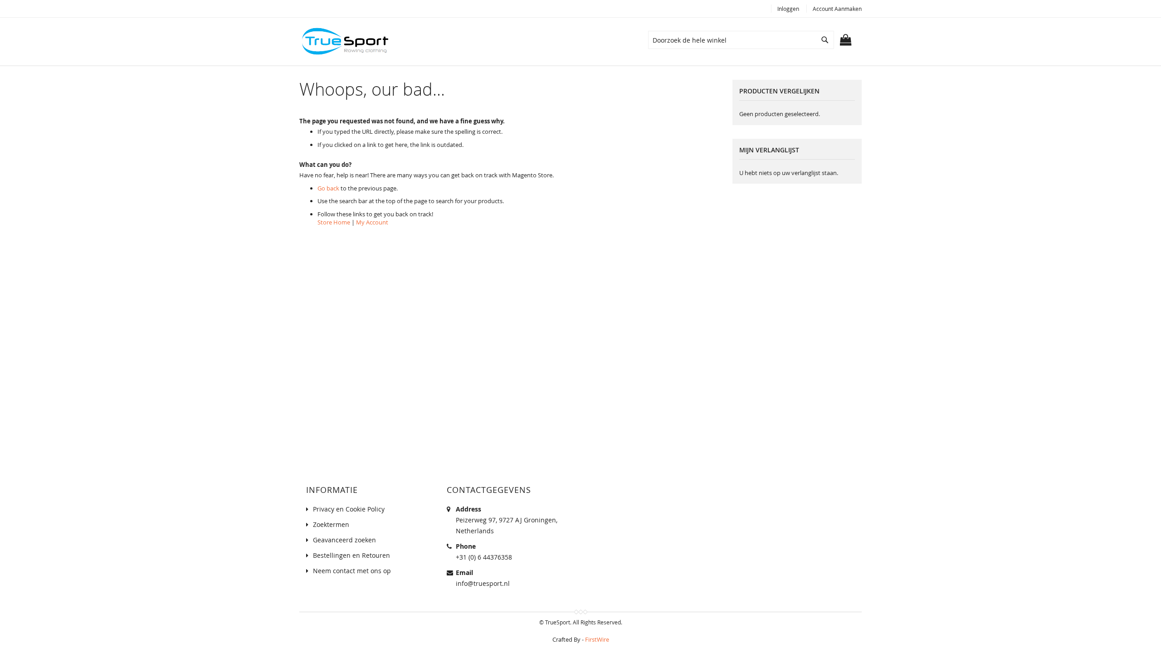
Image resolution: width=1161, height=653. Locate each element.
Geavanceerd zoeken (344, 540)
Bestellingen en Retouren (351, 555)
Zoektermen (331, 524)
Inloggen (788, 8)
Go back (328, 188)
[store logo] (344, 41)
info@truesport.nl (483, 583)
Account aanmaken (837, 8)
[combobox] (741, 40)
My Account (372, 222)
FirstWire (597, 639)
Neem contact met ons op (352, 570)
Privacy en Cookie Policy (349, 509)
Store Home (333, 222)
